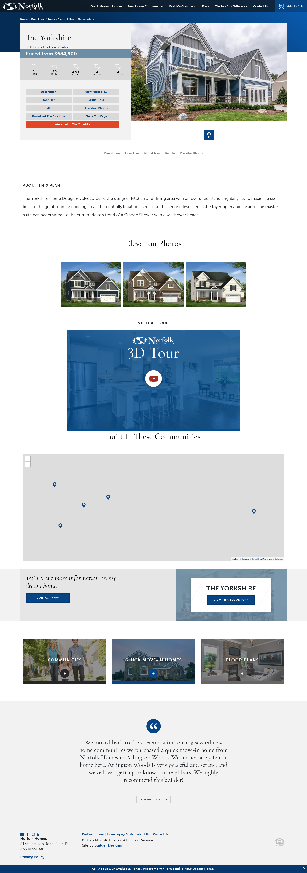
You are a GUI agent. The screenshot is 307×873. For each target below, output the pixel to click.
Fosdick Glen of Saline (61, 19)
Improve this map (275, 559)
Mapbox (245, 559)
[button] (96, 92)
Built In (48, 108)
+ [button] (28, 459)
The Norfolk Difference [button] (231, 6)
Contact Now (48, 597)
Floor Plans (37, 19)
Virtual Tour (96, 100)
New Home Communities (146, 6)
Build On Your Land (182, 6)
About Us (143, 834)
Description (48, 91)
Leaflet (235, 559)
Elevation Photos (96, 108)
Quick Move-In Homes (106, 6)
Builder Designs (108, 845)
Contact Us (261, 6)
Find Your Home (93, 834)
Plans (205, 6)
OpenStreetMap (259, 559)
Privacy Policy (32, 857)
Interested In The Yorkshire (72, 124)
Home (24, 19)
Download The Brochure (48, 116)
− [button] (28, 464)
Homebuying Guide (120, 834)
